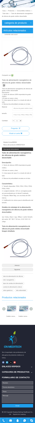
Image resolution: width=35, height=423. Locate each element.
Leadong (23, 414)
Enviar (17, 406)
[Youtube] (14, 362)
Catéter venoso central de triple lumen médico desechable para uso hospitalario (11, 316)
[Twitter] (11, 362)
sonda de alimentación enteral (12, 287)
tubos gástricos (8, 290)
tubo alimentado (21, 290)
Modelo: (5, 142)
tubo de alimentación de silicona (13, 276)
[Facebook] (3, 362)
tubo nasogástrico (8, 280)
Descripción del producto (11, 149)
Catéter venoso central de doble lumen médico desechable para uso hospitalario (23, 316)
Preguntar (14, 128)
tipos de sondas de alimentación (13, 283)
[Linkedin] (7, 362)
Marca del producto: (9, 145)
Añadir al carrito (14, 133)
